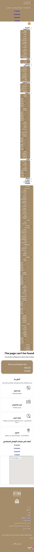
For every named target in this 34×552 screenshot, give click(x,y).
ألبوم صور (24, 62)
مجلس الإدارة (25, 95)
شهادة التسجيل (25, 53)
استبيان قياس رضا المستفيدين (24, 69)
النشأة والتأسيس (24, 31)
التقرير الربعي (22, 176)
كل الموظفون (26, 82)
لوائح (22, 149)
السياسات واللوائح (24, 135)
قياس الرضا (27, 66)
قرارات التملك (25, 126)
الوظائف (25, 91)
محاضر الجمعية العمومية (21, 118)
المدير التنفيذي (24, 46)
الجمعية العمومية (25, 109)
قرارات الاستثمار (25, 122)
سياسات (21, 148)
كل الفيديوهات (24, 131)
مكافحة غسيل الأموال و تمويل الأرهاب (21, 142)
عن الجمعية (26, 29)
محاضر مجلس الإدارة (21, 105)
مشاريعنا (27, 64)
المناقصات (24, 158)
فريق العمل (24, 88)
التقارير (28, 159)
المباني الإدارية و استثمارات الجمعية (24, 154)
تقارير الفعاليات (24, 167)
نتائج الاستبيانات (24, 80)
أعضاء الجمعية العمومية (21, 113)
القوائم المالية (24, 170)
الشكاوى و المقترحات (27, 182)
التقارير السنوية (25, 164)
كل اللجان (24, 129)
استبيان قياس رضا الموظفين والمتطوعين (24, 75)
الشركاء (28, 178)
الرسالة (25, 36)
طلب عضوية (24, 90)
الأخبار (28, 59)
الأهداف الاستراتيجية (24, 39)
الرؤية (25, 34)
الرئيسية (27, 27)
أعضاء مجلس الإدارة (21, 100)
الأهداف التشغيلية (24, 42)
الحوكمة (27, 93)
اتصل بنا (27, 180)
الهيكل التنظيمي (24, 49)
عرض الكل (24, 161)
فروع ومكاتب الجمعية (23, 56)
